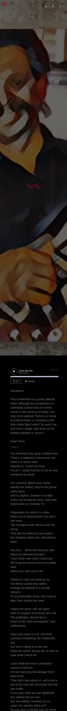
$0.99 (16, 381)
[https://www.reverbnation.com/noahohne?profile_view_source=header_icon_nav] (60, 6)
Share (31, 381)
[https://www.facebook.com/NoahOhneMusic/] (53, 6)
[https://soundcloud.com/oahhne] (45, 6)
